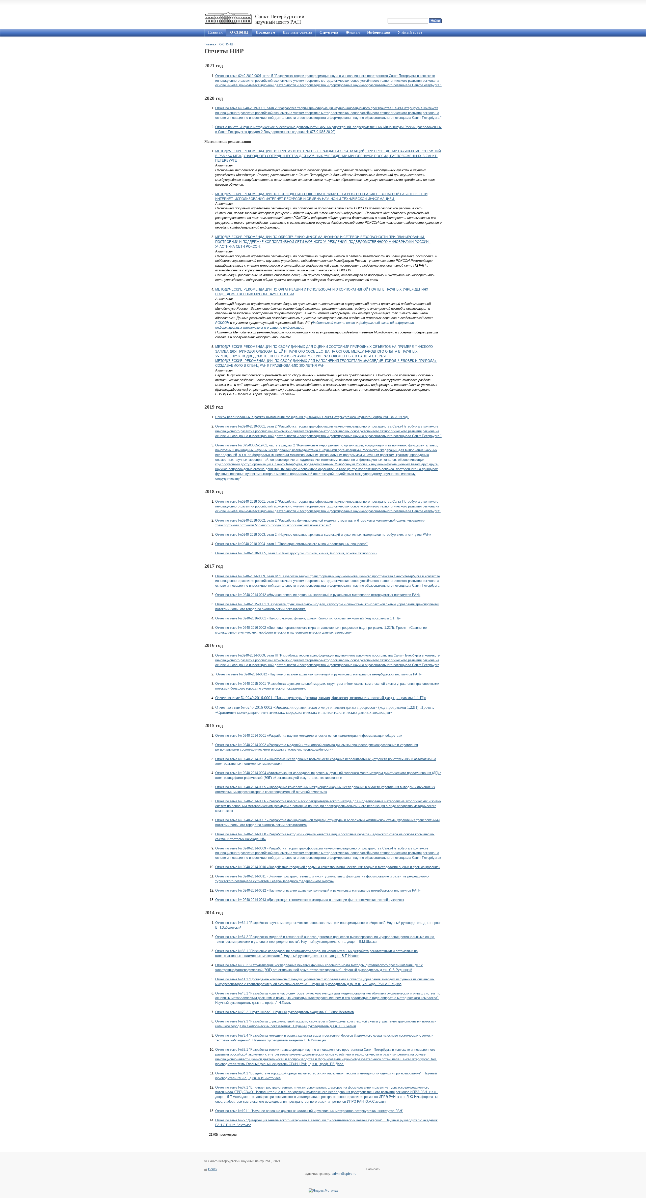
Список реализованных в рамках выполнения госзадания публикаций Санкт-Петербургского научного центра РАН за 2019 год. (312, 417)
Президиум (265, 32)
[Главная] (255, 18)
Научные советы (297, 32)
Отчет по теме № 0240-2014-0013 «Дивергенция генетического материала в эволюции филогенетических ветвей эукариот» (309, 900)
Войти (212, 1169)
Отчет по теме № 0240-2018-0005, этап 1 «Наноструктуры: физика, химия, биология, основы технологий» (296, 553)
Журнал (353, 32)
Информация (378, 32)
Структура (328, 32)
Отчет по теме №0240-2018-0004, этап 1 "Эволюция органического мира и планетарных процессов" (291, 544)
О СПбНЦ (239, 32)
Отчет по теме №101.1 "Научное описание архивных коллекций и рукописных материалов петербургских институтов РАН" (309, 1111)
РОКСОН (222, 323)
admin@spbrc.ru (344, 1174)
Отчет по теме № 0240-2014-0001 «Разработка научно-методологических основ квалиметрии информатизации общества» (308, 735)
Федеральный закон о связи (333, 323)
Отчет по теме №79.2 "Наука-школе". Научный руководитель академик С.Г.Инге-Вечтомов (284, 1012)
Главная (215, 32)
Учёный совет (410, 32)
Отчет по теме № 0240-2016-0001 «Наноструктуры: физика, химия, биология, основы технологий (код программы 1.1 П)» (307, 618)
